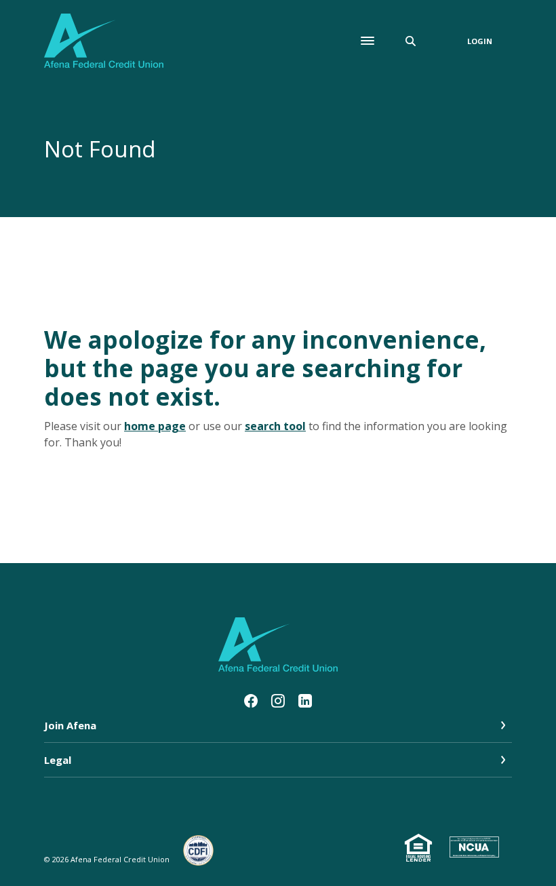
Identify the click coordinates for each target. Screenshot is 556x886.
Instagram (278, 701)
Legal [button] (57, 760)
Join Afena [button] (70, 725)
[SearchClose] (410, 41)
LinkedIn (305, 701)
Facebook (251, 701)
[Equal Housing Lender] (420, 848)
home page (155, 426)
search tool (275, 426)
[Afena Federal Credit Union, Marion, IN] (103, 41)
